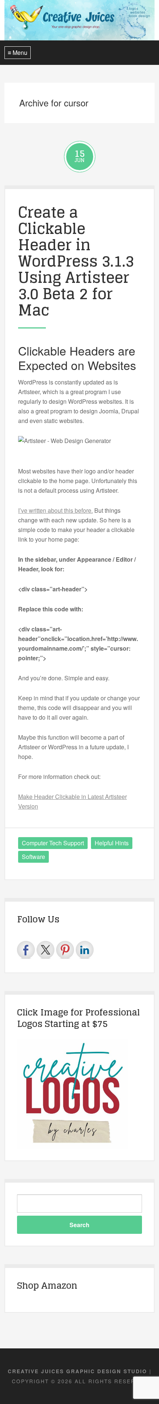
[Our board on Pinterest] (65, 950)
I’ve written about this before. (55, 510)
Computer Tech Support (53, 843)
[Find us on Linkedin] (85, 950)
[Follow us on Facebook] (26, 950)
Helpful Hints (112, 843)
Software (33, 856)
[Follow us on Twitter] (45, 950)
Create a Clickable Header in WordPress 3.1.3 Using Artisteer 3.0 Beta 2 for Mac (76, 261)
